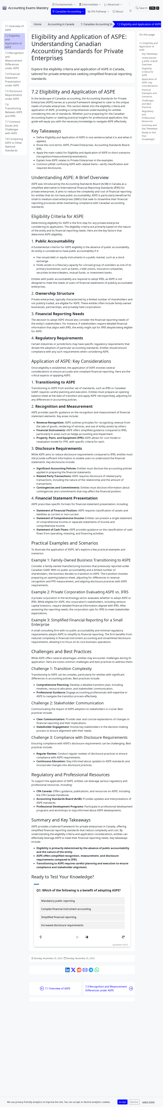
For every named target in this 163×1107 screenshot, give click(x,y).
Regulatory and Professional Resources (148, 116)
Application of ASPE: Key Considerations (150, 82)
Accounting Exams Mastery (28, 8)
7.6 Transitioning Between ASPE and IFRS (13, 110)
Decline (134, 1101)
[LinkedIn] (67, 970)
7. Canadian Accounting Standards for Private (108, 24)
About (119, 11)
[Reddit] (79, 970)
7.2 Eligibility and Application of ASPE (13, 41)
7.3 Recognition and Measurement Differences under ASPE (14, 60)
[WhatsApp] (97, 970)
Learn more (148, 1101)
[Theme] (130, 10)
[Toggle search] (137, 8)
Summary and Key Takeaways (150, 127)
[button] (64, 4)
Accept (122, 1101)
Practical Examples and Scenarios (149, 93)
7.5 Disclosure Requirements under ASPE (13, 95)
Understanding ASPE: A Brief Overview (150, 61)
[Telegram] (91, 970)
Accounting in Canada (61, 24)
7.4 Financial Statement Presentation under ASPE (13, 79)
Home (37, 24)
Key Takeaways (150, 53)
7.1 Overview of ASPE (14, 28)
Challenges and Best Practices (148, 104)
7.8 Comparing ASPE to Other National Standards (14, 144)
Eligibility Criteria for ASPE (147, 72)
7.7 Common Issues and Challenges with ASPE (12, 127)
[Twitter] (73, 970)
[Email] (85, 970)
